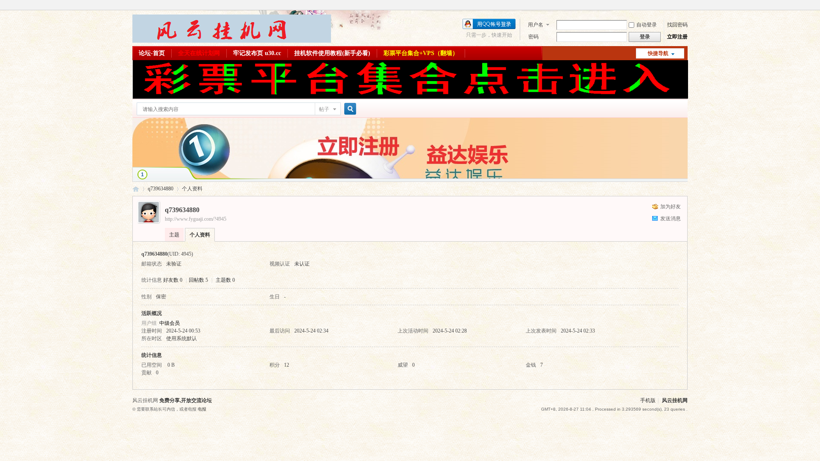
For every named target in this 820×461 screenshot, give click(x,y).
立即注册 (677, 37)
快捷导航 (658, 53)
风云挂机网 (135, 189)
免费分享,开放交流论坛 (185, 400)
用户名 (535, 25)
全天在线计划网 (199, 53)
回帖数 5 (198, 280)
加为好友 (670, 207)
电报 (202, 409)
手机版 (648, 400)
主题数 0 (225, 280)
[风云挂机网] (231, 41)
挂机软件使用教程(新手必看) (332, 53)
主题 (174, 235)
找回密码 (677, 25)
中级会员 (169, 323)
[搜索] (349, 109)
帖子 (324, 109)
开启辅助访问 (685, 6)
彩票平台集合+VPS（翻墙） (421, 53)
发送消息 (670, 219)
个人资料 (200, 235)
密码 (533, 37)
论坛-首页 (152, 53)
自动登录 (646, 25)
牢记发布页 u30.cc (257, 53)
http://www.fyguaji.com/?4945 (195, 219)
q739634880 (160, 189)
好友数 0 (172, 280)
